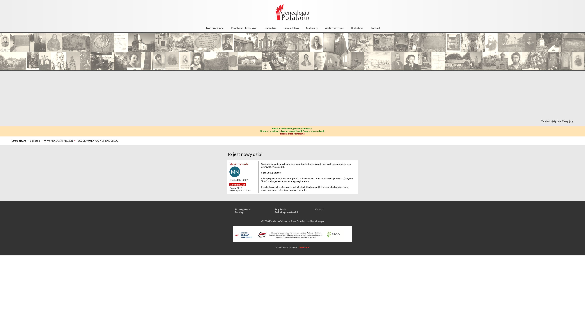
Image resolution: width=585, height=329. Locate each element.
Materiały (312, 28)
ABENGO (304, 247)
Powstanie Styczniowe (244, 28)
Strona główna (19, 140)
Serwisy (239, 212)
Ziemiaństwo (291, 28)
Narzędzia (270, 28)
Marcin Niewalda (238, 163)
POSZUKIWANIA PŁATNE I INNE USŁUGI (98, 140)
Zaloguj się (567, 121)
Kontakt (375, 28)
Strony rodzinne (214, 28)
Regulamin (280, 209)
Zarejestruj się (548, 121)
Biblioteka (357, 28)
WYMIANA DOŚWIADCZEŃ (58, 140)
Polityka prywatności (286, 212)
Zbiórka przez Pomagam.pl (292, 133)
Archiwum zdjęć (334, 28)
